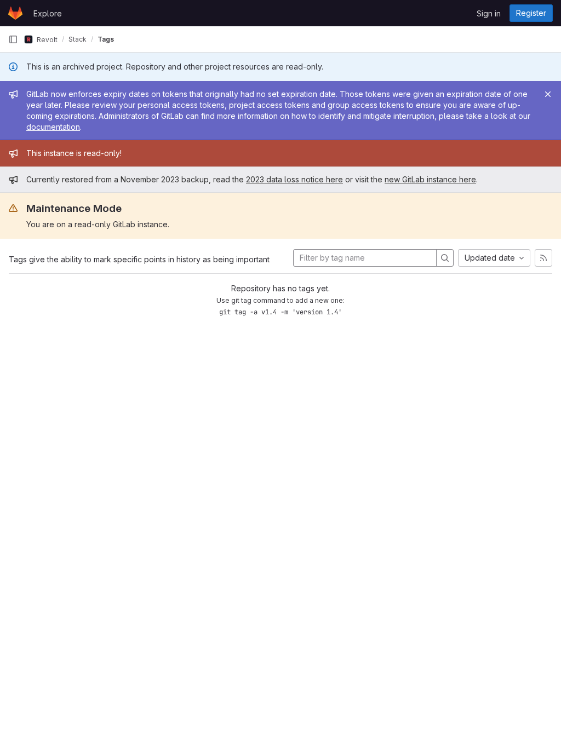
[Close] (547, 94)
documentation (53, 126)
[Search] (445, 258)
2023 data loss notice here (294, 179)
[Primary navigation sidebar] (13, 39)
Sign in (489, 13)
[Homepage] (15, 13)
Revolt (46, 39)
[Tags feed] (543, 258)
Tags (106, 39)
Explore (47, 13)
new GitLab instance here (430, 179)
